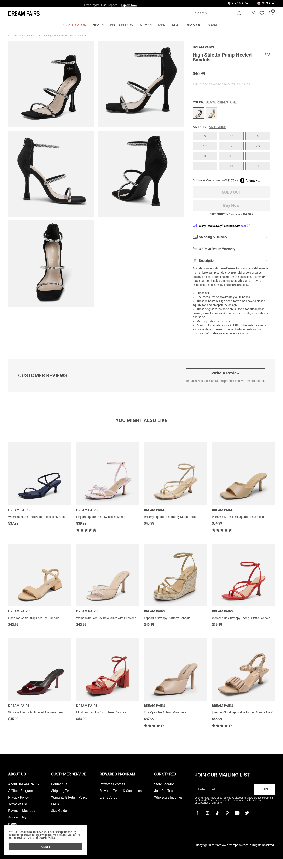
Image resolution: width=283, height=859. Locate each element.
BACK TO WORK (74, 25)
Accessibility (17, 817)
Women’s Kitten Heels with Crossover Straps (36, 517)
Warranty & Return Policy (69, 797)
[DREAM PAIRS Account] (253, 13)
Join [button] (264, 789)
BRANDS (214, 25)
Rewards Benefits (112, 784)
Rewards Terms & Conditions (121, 791)
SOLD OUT (231, 192)
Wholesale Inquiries (168, 797)
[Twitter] (246, 813)
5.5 (231, 136)
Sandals (24, 35)
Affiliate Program (20, 791)
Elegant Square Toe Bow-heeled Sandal (101, 517)
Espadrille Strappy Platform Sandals (167, 618)
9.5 (205, 166)
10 (231, 166)
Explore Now (129, 3)
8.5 (231, 156)
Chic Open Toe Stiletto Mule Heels (165, 712)
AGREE (45, 846)
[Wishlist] (261, 13)
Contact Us (59, 784)
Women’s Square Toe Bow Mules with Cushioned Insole (111, 618)
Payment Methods (21, 810)
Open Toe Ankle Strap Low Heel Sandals (33, 618)
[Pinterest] (227, 813)
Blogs (12, 824)
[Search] (239, 13)
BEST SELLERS (121, 25)
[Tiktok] (217, 813)
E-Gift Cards (108, 797)
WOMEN (145, 25)
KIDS (175, 25)
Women (13, 35)
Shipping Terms (62, 791)
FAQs (55, 804)
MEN (161, 25)
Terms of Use (18, 804)
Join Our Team (165, 791)
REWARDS (193, 25)
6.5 (205, 146)
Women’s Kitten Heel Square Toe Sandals (238, 517)
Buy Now (231, 205)
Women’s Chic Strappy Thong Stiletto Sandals (241, 618)
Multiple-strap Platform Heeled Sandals (101, 712)
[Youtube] (237, 813)
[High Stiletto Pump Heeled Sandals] (198, 113)
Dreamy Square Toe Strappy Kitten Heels (170, 517)
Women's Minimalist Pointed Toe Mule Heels (36, 712)
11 (257, 166)
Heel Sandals (38, 35)
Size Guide (217, 127)
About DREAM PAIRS (23, 784)
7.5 (258, 146)
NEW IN (98, 25)
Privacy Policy (18, 797)
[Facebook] (197, 813)
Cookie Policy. (47, 837)
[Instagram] (207, 813)
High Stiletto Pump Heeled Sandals (68, 35)
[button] (266, 3)
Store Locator (164, 784)
